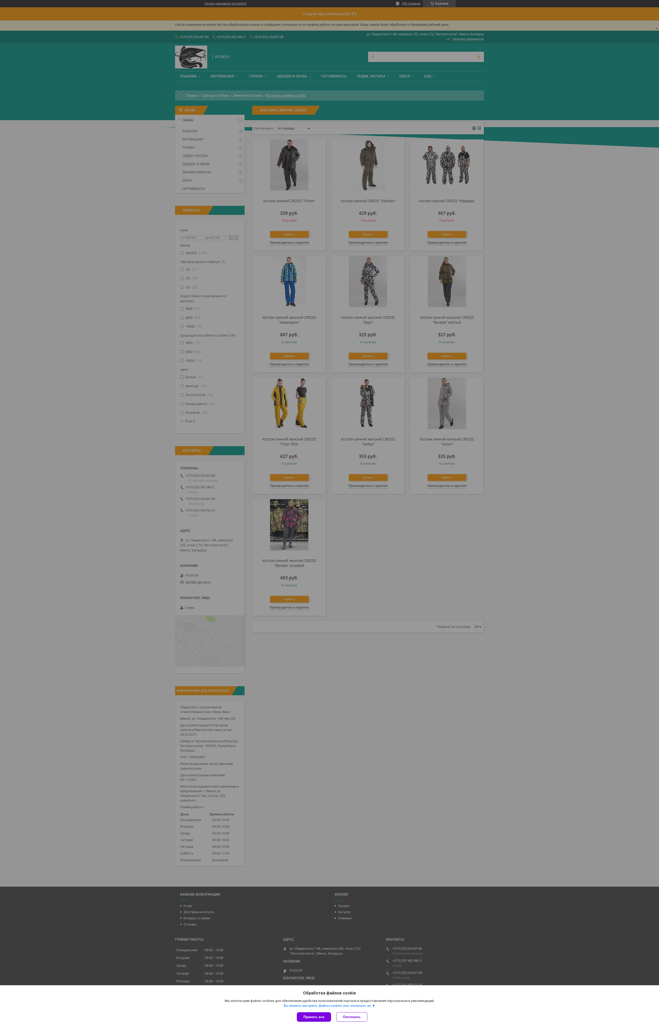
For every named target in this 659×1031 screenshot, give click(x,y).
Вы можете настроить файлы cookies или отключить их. (328, 1006)
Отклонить (352, 1017)
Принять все (314, 1017)
